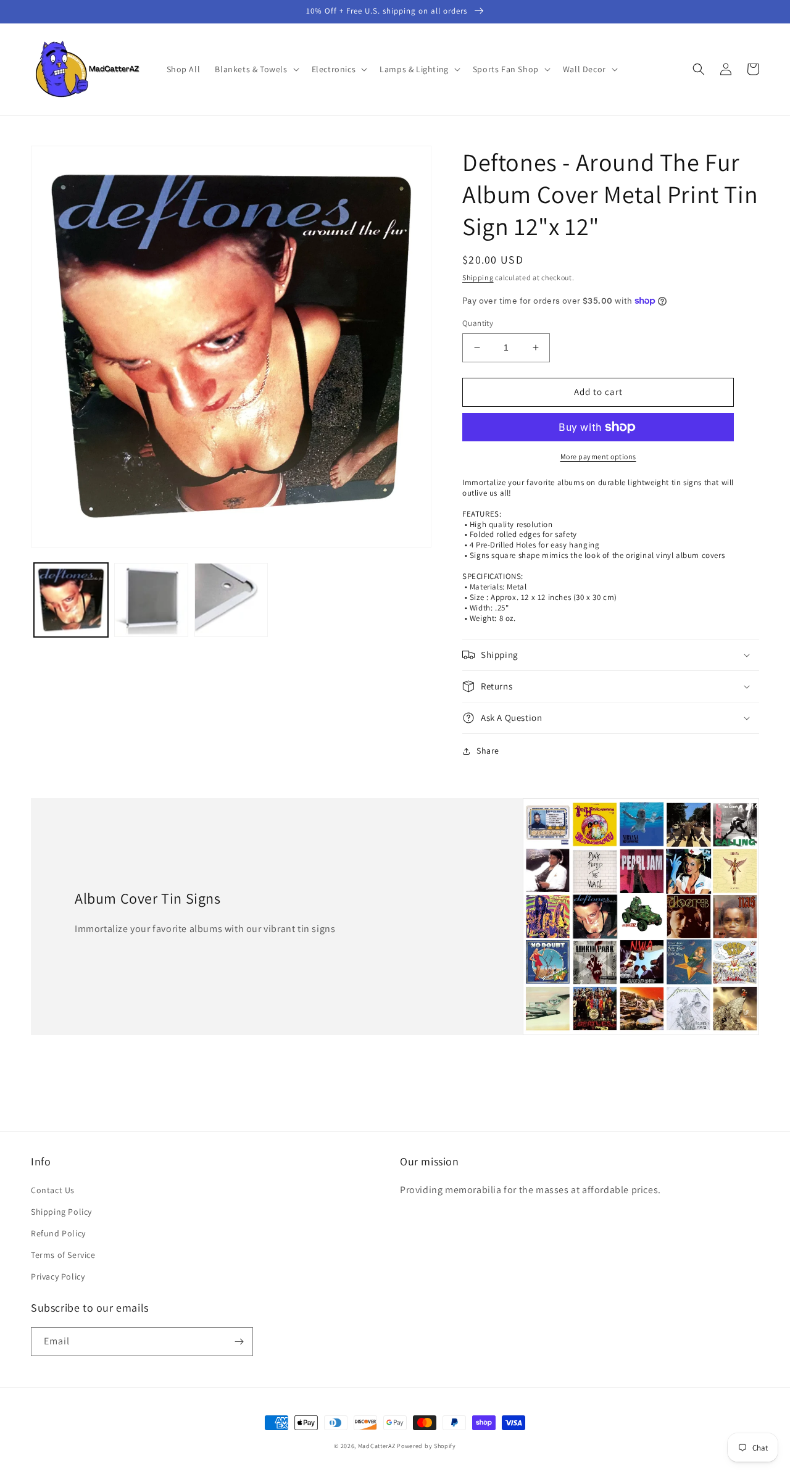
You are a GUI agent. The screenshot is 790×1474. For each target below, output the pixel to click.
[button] (255, 69)
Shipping (478, 277)
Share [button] (487, 750)
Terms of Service (63, 1254)
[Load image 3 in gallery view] (231, 600)
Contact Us (53, 1190)
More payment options (598, 456)
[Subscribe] (238, 1341)
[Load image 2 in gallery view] (151, 600)
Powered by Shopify (426, 1446)
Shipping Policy (61, 1211)
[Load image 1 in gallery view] (71, 600)
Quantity (477, 323)
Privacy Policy (58, 1276)
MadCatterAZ (377, 1446)
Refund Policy (58, 1233)
